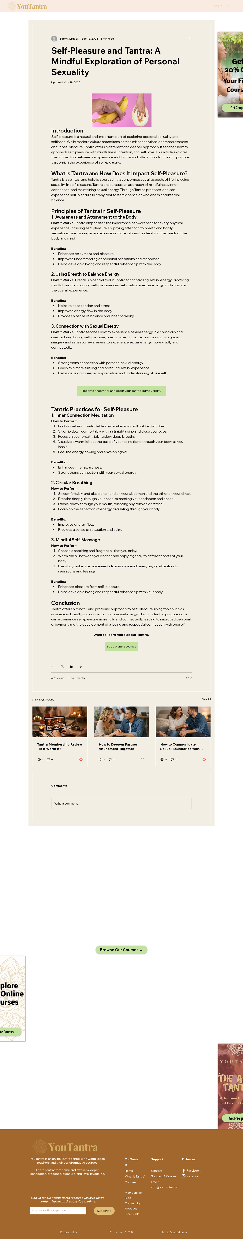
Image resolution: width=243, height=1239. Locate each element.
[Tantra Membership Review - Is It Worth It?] (59, 722)
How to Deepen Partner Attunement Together (118, 746)
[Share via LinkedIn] (71, 666)
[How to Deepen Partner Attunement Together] (121, 722)
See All (206, 699)
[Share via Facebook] (53, 666)
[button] (132, 1214)
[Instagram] (183, 1176)
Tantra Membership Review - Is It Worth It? (59, 746)
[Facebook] (183, 1170)
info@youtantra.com (165, 1187)
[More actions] (189, 38)
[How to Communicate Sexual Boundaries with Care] (183, 722)
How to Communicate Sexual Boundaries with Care (179, 746)
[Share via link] (81, 666)
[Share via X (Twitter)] (62, 666)
